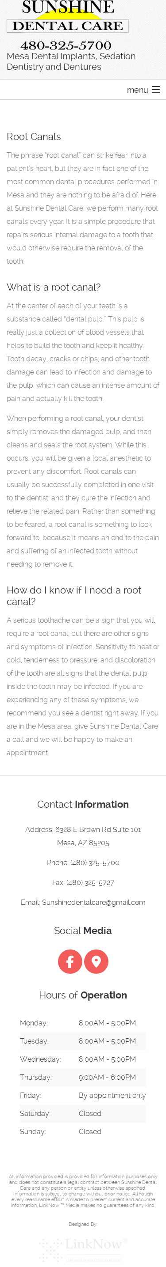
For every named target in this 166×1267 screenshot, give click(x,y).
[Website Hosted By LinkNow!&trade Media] (83, 1250)
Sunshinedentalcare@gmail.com (94, 902)
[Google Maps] (96, 964)
